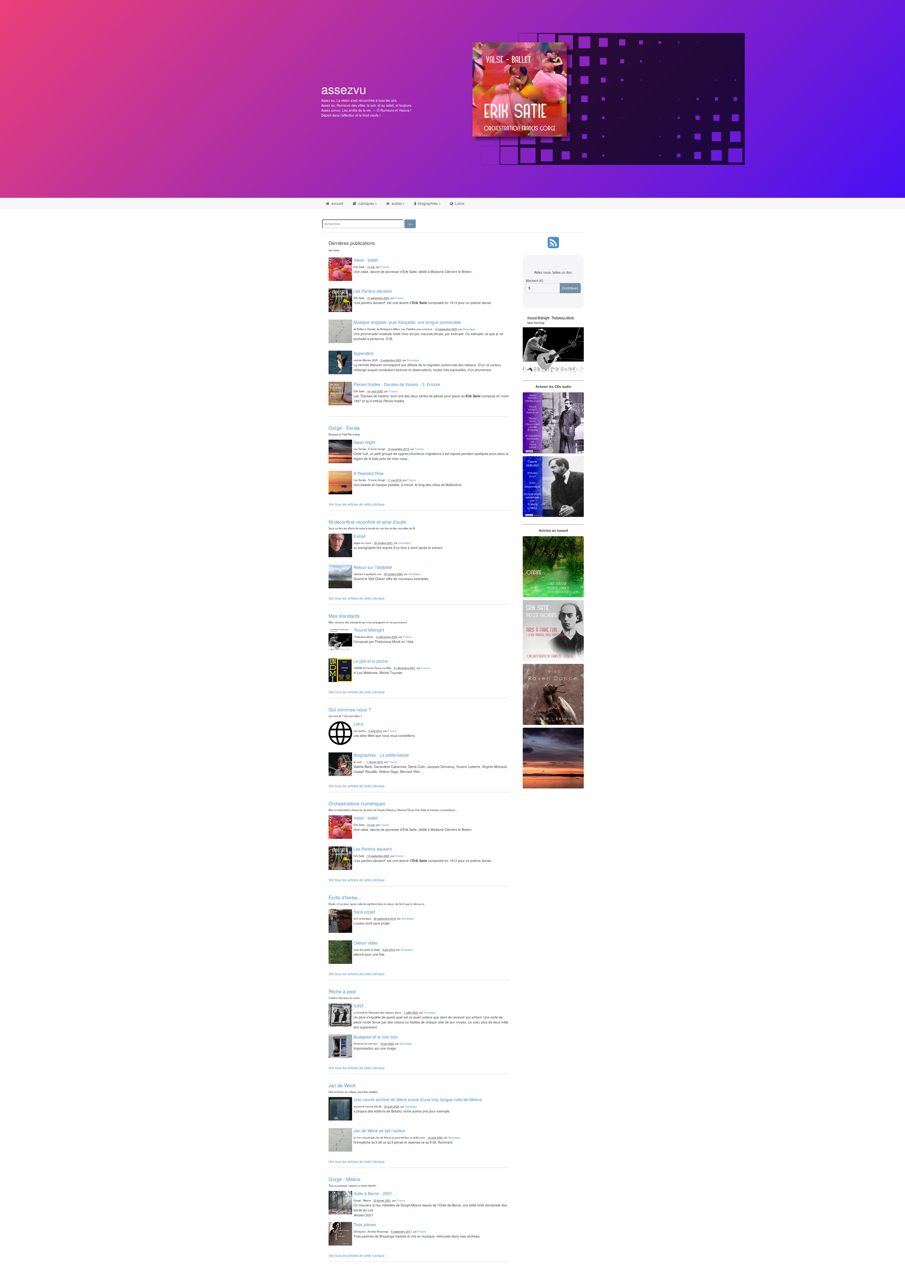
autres (396, 203)
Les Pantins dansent (373, 291)
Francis (384, 267)
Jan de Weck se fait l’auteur (379, 1130)
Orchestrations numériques (357, 803)
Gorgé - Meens (344, 1179)
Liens (459, 203)
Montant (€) (534, 280)
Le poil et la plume (371, 661)
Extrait (360, 536)
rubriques (365, 203)
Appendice (364, 353)
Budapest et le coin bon (376, 1037)
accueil (336, 203)
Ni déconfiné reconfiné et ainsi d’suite (367, 521)
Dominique (469, 329)
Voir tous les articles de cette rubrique (357, 504)
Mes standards (344, 615)
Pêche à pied (342, 991)
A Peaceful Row (368, 473)
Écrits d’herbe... (345, 897)
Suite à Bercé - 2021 (373, 1193)
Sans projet (364, 912)
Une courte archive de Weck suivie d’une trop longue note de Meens (418, 1099)
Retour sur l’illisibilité (373, 567)
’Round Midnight (369, 630)
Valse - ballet (366, 260)
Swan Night (364, 442)
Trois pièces (365, 1224)
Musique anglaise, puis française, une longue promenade (407, 322)
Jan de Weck (342, 1085)
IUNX (359, 1006)
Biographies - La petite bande (381, 755)
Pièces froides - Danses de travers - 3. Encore (397, 384)
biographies (427, 203)
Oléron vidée (366, 943)
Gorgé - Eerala (344, 427)
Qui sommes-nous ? (350, 709)
